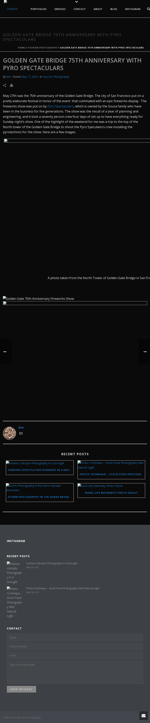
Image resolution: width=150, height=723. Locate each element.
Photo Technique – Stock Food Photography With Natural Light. (112, 474)
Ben (8, 77)
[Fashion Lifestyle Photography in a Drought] (39, 463)
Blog (113, 9)
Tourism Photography (43, 47)
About (98, 9)
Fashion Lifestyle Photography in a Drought (40, 470)
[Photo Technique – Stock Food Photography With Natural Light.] (111, 465)
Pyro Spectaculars (60, 106)
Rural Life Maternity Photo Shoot (111, 492)
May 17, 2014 (29, 77)
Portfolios (38, 9)
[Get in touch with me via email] (20, 434)
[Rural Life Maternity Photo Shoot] (111, 485)
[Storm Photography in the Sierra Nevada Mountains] (39, 487)
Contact (79, 9)
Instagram (132, 9)
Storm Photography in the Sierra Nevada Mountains (40, 497)
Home (21, 47)
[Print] (13, 85)
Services (60, 9)
